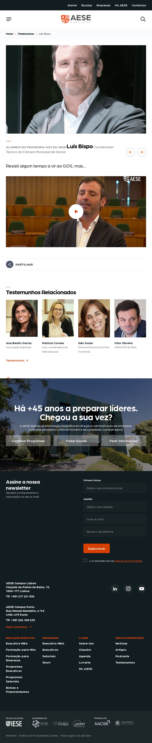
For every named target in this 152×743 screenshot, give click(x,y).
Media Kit (11, 735)
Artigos (120, 649)
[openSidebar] (9, 19)
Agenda (85, 656)
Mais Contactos (16, 626)
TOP (9, 383)
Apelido (87, 498)
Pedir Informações (124, 441)
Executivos (50, 649)
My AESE (121, 5)
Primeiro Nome (92, 480)
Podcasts (122, 656)
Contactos (139, 5)
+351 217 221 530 (22, 596)
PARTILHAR (24, 264)
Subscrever (96, 548)
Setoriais (49, 656)
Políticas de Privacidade (128, 560)
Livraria (85, 662)
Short (46, 662)
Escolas (86, 5)
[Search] (143, 19)
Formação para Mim (21, 649)
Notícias (121, 643)
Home (9, 33)
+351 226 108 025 (23, 620)
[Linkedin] (114, 588)
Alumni (72, 5)
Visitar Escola (76, 441)
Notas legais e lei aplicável (76, 735)
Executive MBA (17, 643)
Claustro (85, 649)
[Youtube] (141, 588)
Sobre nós (86, 643)
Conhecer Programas (28, 441)
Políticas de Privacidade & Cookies (38, 735)
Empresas (103, 5)
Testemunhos (26, 33)
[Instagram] (128, 588)
